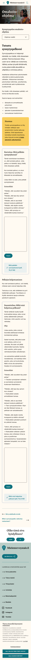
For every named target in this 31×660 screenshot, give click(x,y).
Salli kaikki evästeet (15, 656)
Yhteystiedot (10, 584)
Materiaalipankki (11, 596)
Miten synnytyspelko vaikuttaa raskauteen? (12, 520)
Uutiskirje (9, 590)
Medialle (8, 602)
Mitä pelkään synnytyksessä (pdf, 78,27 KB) (15, 267)
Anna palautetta (11, 572)
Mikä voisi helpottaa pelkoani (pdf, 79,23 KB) (17, 497)
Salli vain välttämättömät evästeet (16, 651)
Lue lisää (25, 641)
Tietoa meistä (10, 578)
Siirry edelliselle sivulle (13, 514)
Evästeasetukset (15, 646)
